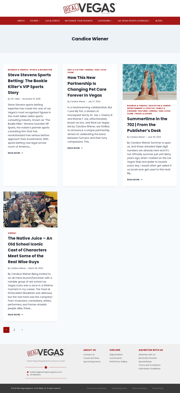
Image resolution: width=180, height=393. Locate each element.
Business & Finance (18, 70)
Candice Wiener (77, 101)
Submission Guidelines (96, 388)
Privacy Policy (158, 388)
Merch (21, 20)
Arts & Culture (76, 70)
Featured (143, 111)
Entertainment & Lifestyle (141, 108)
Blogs (159, 20)
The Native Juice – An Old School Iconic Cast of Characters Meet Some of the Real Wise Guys (30, 250)
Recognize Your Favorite (79, 20)
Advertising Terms (119, 388)
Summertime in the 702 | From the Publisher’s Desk (147, 124)
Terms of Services (139, 388)
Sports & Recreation (41, 70)
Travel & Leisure (143, 114)
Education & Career (159, 106)
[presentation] (150, 82)
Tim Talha (15, 99)
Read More (15, 153)
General (89, 70)
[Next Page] (22, 330)
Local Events (52, 20)
